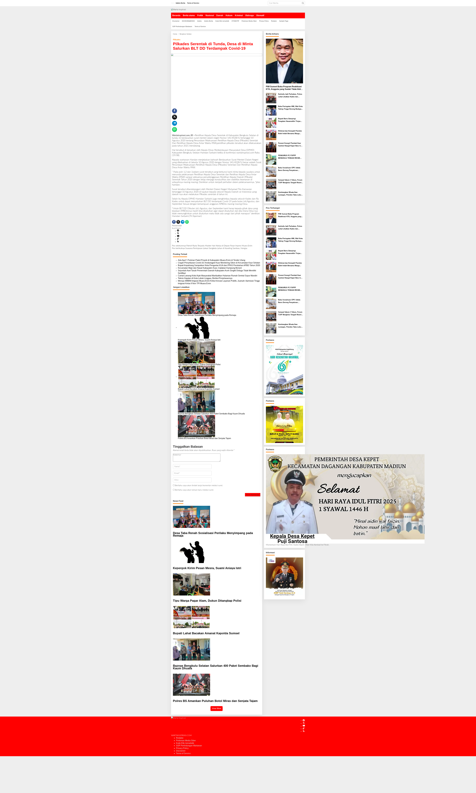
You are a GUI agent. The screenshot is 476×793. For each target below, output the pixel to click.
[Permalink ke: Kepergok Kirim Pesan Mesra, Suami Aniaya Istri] (196, 327)
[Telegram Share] (174, 123)
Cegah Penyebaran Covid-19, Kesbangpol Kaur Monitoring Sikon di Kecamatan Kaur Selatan (219, 263)
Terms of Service (183, 753)
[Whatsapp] (174, 129)
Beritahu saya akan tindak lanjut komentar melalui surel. (199, 485)
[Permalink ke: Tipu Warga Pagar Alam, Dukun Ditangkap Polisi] (196, 352)
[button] (303, 3)
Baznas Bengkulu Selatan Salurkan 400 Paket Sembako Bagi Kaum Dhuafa (211, 414)
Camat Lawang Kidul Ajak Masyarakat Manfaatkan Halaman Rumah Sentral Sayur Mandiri (217, 276)
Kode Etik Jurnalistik (185, 743)
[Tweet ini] (174, 117)
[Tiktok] (178, 239)
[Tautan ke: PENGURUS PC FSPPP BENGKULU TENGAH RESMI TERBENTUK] (271, 159)
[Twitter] (178, 234)
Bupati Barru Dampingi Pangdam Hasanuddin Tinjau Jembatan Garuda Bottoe (289, 120)
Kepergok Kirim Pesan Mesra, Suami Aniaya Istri (199, 340)
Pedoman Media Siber (186, 740)
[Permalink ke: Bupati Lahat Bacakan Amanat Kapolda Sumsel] (196, 377)
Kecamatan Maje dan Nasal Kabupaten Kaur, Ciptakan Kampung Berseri (210, 268)
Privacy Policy (182, 748)
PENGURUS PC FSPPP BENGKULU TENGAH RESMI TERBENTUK (289, 157)
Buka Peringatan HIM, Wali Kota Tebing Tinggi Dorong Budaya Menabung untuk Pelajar (290, 107)
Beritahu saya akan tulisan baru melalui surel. (194, 490)
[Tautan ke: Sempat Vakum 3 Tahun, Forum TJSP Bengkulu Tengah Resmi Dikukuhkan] (271, 184)
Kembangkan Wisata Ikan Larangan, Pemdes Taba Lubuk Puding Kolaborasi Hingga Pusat (290, 193)
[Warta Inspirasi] (178, 9)
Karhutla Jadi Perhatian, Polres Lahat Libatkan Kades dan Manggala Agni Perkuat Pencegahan (290, 95)
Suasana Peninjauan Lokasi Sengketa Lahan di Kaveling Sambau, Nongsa (209, 248)
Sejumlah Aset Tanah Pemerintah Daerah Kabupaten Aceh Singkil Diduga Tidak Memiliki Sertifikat (217, 271)
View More (216, 708)
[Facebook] (178, 231)
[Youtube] (178, 236)
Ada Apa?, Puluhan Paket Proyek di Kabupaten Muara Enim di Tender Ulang (211, 260)
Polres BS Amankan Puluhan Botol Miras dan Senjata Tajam (204, 438)
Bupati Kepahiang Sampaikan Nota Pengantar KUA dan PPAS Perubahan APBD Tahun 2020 (219, 265)
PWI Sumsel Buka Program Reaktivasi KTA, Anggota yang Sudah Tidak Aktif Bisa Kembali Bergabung (284, 88)
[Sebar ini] (174, 110)
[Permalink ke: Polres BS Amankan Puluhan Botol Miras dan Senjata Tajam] (196, 426)
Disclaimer (180, 751)
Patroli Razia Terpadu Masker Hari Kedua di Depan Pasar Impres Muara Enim (212, 246)
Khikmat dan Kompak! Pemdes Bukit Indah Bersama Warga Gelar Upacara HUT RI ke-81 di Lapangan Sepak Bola (290, 132)
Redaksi (179, 738)
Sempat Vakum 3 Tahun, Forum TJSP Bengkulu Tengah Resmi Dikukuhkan (290, 181)
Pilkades (176, 40)
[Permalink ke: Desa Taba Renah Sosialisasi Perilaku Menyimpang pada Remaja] (196, 303)
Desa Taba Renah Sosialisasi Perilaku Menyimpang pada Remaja (207, 315)
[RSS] (178, 242)
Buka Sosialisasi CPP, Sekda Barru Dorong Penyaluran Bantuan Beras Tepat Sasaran (289, 169)
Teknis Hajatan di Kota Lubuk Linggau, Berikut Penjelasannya (205, 278)
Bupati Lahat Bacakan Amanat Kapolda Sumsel (199, 389)
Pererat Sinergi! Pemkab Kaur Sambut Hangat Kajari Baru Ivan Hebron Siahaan (290, 144)
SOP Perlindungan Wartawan (189, 746)
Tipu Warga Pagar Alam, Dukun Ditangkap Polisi (199, 364)
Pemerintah (177, 226)
